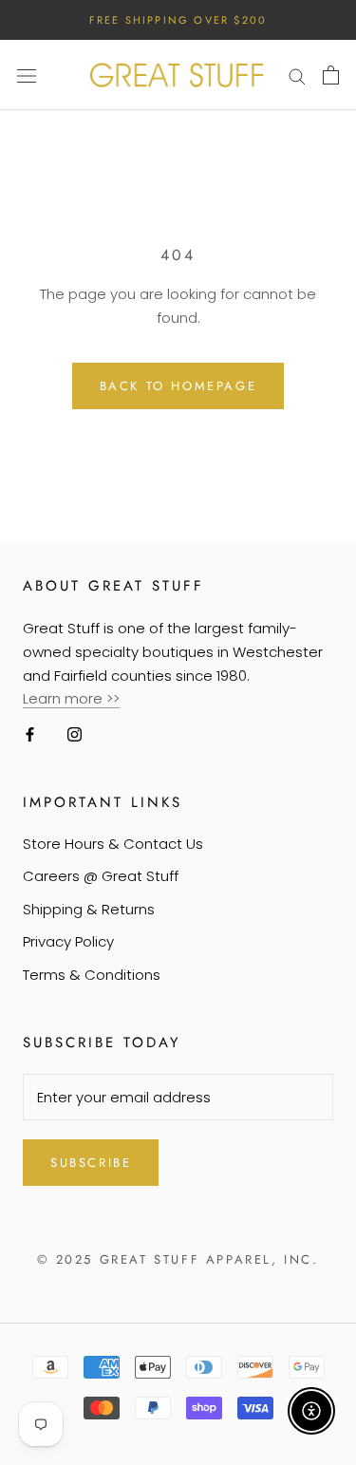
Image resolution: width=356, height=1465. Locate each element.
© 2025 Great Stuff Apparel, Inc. (177, 1259)
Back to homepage (178, 386)
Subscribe (90, 1163)
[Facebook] (30, 733)
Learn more (64, 698)
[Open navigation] (26, 75)
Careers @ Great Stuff (100, 876)
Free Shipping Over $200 (178, 20)
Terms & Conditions (91, 975)
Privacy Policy (68, 941)
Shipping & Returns (89, 909)
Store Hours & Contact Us (113, 844)
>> (113, 698)
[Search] (297, 74)
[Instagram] (74, 733)
